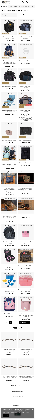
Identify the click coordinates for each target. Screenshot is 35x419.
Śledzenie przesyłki (17, 391)
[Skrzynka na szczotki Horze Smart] (26, 232)
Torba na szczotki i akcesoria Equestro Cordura (9, 37)
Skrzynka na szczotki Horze (9, 140)
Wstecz (5, 6)
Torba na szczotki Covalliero (25, 215)
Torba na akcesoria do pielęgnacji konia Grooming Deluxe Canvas (25, 190)
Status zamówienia (17, 389)
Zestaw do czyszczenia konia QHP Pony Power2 (9, 290)
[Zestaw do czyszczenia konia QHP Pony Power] (26, 280)
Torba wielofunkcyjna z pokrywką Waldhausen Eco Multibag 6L (26, 315)
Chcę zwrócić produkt (17, 396)
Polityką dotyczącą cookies (9, 410)
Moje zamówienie (17, 385)
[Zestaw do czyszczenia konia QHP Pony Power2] (9, 280)
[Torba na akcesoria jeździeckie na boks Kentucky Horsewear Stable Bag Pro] (9, 178)
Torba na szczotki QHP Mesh (25, 265)
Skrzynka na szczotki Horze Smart (26, 242)
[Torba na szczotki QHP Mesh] (26, 256)
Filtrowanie (26, 15)
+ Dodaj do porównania (9, 20)
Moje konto (16, 402)
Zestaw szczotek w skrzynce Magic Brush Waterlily (9, 110)
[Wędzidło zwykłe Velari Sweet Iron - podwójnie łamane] (9, 366)
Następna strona (23, 322)
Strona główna (13, 6)
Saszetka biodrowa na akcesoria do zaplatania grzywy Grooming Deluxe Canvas (9, 217)
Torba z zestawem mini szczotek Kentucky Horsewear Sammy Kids (9, 62)
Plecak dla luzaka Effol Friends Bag (9, 242)
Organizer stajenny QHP (25, 162)
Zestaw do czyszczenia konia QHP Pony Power (25, 290)
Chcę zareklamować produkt (17, 394)
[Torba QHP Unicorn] (9, 304)
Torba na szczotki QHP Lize (9, 86)
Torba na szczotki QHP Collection (26, 37)
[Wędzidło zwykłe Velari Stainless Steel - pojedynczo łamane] (9, 340)
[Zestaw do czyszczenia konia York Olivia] (9, 256)
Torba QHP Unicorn (9, 313)
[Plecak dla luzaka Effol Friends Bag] (9, 232)
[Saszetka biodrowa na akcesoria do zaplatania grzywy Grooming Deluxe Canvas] (9, 205)
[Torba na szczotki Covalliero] (26, 205)
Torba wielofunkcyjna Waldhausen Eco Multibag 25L (9, 164)
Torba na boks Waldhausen (26, 140)
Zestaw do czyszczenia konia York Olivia (9, 266)
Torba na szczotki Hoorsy (25, 60)
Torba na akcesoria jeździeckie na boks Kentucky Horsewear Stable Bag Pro (9, 190)
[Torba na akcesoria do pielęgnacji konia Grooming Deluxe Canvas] (26, 178)
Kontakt (17, 399)
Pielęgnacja (27, 6)
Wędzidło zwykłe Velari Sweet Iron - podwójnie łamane (9, 377)
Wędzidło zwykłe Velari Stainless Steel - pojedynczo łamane (9, 351)
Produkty (20, 6)
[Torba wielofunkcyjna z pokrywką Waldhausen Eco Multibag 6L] (26, 304)
